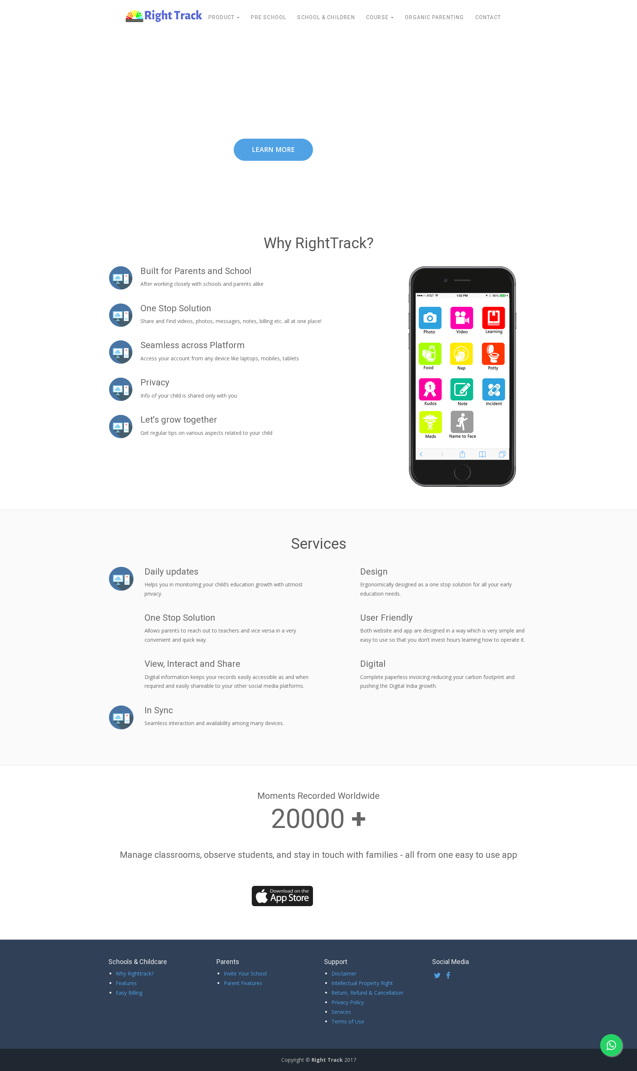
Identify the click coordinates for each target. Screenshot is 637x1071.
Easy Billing (129, 992)
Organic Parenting (434, 17)
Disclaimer (343, 973)
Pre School (268, 17)
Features (126, 983)
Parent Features (243, 983)
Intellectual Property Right (362, 983)
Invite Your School (245, 973)
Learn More (273, 149)
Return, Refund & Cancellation (367, 992)
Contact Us (364, 149)
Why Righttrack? (135, 973)
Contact (488, 17)
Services (341, 1011)
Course (378, 17)
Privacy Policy (347, 1002)
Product (222, 17)
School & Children (326, 17)
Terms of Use (347, 1021)
